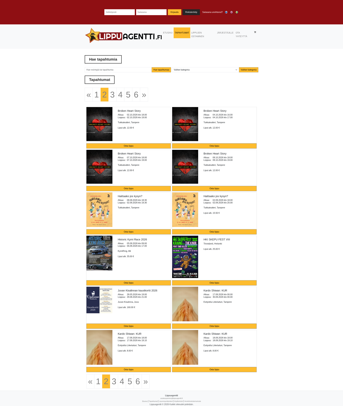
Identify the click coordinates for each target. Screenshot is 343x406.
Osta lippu (128, 146)
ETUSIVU (168, 33)
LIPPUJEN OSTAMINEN (197, 35)
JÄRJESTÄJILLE (225, 33)
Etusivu (145, 401)
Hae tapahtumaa (161, 70)
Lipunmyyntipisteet (166, 401)
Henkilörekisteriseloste (192, 401)
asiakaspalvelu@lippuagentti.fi (171, 398)
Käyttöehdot (178, 401)
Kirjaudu (175, 12)
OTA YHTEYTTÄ (241, 35)
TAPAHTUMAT (182, 33)
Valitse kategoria (249, 70)
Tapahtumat (153, 401)
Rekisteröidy (191, 12)
